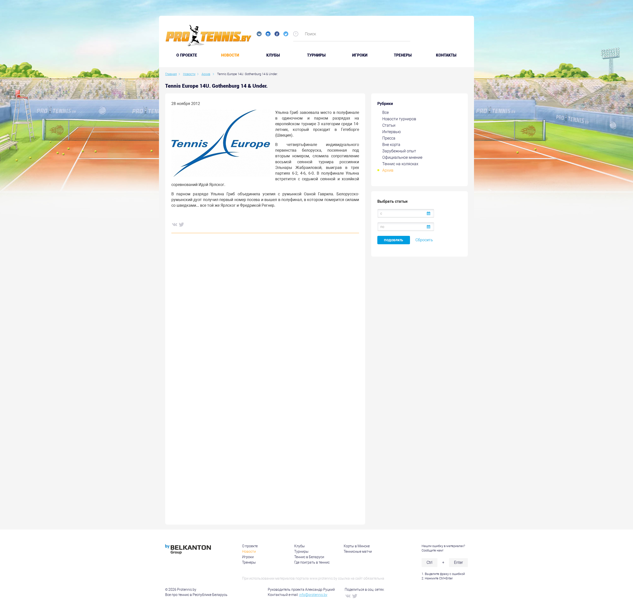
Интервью (391, 131)
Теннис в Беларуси (309, 557)
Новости (230, 55)
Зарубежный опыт (399, 151)
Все (385, 112)
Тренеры (403, 55)
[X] (181, 224)
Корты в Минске (357, 546)
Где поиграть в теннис (312, 562)
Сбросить (424, 240)
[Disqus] (265, 312)
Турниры (316, 55)
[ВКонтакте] (174, 224)
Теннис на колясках (400, 164)
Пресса (388, 138)
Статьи (388, 125)
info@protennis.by (313, 595)
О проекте (250, 546)
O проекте (186, 55)
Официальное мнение (402, 157)
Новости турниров (399, 119)
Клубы (273, 55)
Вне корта (391, 144)
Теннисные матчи (358, 551)
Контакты (446, 55)
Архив (387, 170)
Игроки (359, 55)
